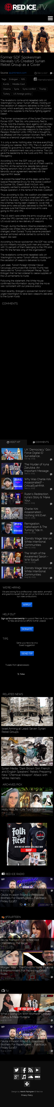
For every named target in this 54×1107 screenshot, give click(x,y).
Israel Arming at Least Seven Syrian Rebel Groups (24, 730)
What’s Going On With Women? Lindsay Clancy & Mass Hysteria (25, 1015)
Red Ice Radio (14, 874)
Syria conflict (29, 89)
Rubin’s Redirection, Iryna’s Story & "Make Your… (37, 497)
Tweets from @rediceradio (17, 665)
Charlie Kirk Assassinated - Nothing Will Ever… (35, 512)
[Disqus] (27, 337)
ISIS (23, 79)
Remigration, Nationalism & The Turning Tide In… (35, 527)
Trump (42, 89)
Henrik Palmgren (27, 1092)
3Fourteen (13, 916)
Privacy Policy (27, 1095)
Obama (7, 89)
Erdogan (13, 79)
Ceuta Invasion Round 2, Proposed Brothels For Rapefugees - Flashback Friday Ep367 (24, 898)
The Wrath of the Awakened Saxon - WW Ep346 (36, 556)
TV (7, 990)
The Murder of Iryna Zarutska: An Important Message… (37, 467)
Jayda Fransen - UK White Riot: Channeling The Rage (20, 941)
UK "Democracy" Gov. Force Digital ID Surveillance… (37, 453)
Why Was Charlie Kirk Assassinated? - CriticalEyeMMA (37, 482)
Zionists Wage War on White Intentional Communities (38, 541)
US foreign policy (22, 94)
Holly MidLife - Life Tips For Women (24, 809)
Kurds (6, 84)
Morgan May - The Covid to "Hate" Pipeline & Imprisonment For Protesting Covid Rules (27, 970)
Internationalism (45, 79)
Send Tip (27, 653)
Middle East (18, 84)
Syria (16, 89)
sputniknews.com (17, 72)
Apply (27, 604)
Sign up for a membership (13, 618)
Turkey (6, 94)
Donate (27, 629)
